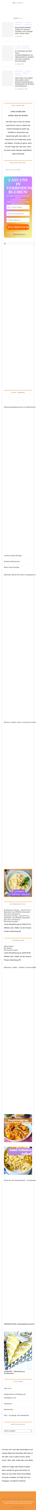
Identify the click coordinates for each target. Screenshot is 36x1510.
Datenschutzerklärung (19, 234)
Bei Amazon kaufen (11, 921)
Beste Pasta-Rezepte (11, 567)
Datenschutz (8, 1409)
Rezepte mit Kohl (27, 24)
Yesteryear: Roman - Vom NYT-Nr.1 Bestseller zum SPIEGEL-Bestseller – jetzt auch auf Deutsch (17, 918)
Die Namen (8, 948)
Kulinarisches (18, 24)
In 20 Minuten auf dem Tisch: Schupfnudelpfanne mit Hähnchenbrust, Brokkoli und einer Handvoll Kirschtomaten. (24, 56)
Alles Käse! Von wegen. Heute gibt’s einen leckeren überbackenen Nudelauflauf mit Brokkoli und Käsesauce (24, 82)
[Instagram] (25, 8)
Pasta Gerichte (18, 75)
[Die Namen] (8, 946)
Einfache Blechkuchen (12, 561)
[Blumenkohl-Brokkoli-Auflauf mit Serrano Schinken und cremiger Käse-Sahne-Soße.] (7, 29)
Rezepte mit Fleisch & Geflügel (22, 48)
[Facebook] (23, 8)
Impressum (8, 1404)
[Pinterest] (27, 8)
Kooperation (18, 73)
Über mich (7, 1388)
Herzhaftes (27, 22)
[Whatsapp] (31, 8)
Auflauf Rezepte (18, 22)
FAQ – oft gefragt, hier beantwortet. (16, 1415)
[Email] (29, 8)
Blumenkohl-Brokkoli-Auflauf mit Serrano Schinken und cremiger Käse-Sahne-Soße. (24, 30)
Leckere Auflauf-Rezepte (13, 556)
